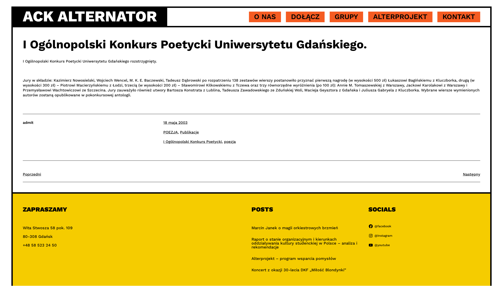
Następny (471, 174)
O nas (265, 17)
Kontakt (458, 17)
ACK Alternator (90, 16)
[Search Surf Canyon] (122, 95)
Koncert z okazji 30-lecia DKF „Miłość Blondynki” (299, 270)
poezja (230, 141)
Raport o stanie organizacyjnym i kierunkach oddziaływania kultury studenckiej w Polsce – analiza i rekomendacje (304, 243)
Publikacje (189, 132)
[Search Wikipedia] (126, 95)
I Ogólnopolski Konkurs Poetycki (192, 141)
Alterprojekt (400, 17)
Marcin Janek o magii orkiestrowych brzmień (295, 228)
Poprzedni (32, 174)
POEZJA (170, 132)
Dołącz (305, 17)
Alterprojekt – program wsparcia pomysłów (294, 258)
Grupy (346, 17)
